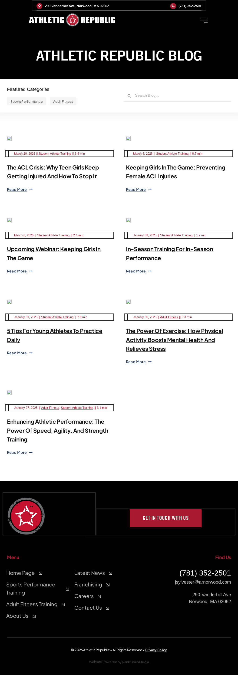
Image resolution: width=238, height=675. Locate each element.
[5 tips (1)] (9, 301)
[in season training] (128, 220)
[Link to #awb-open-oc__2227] (204, 20)
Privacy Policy (156, 650)
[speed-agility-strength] (9, 392)
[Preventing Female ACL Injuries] (128, 138)
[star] (26, 499)
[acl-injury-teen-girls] (9, 138)
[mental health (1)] (128, 301)
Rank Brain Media (135, 662)
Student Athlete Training (55, 153)
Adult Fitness (169, 317)
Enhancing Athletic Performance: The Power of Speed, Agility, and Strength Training (57, 430)
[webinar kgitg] (9, 220)
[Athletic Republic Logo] (72, 15)
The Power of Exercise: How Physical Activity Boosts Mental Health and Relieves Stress (174, 339)
